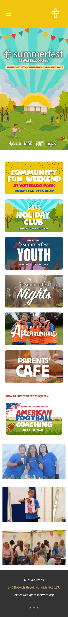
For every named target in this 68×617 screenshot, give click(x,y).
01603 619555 (34, 580)
